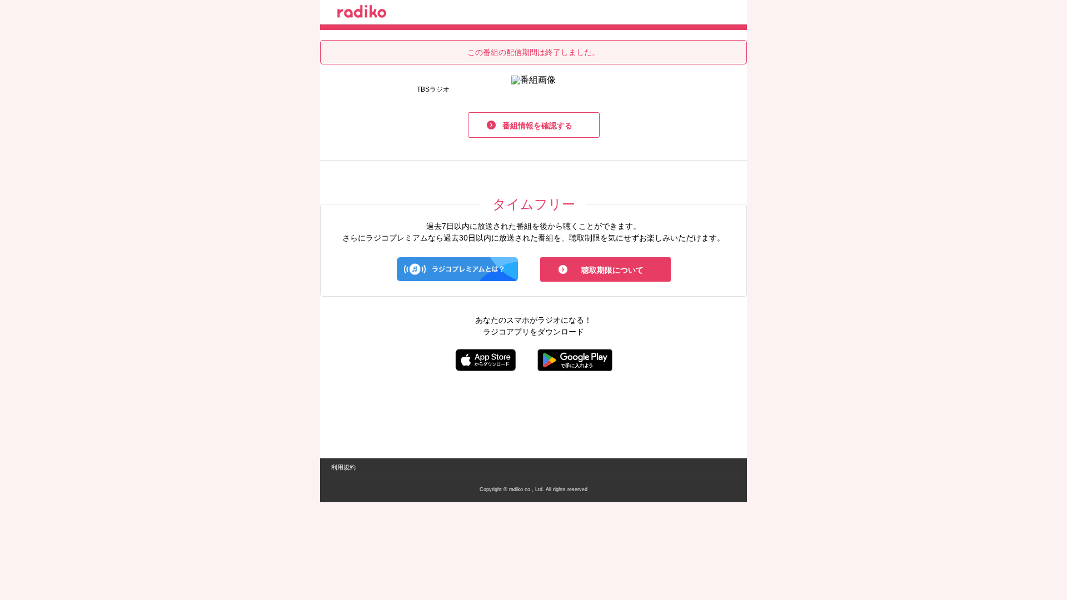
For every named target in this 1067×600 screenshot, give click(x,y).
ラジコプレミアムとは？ (457, 269)
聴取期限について (612, 270)
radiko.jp (361, 13)
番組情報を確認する (537, 125)
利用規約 (343, 467)
